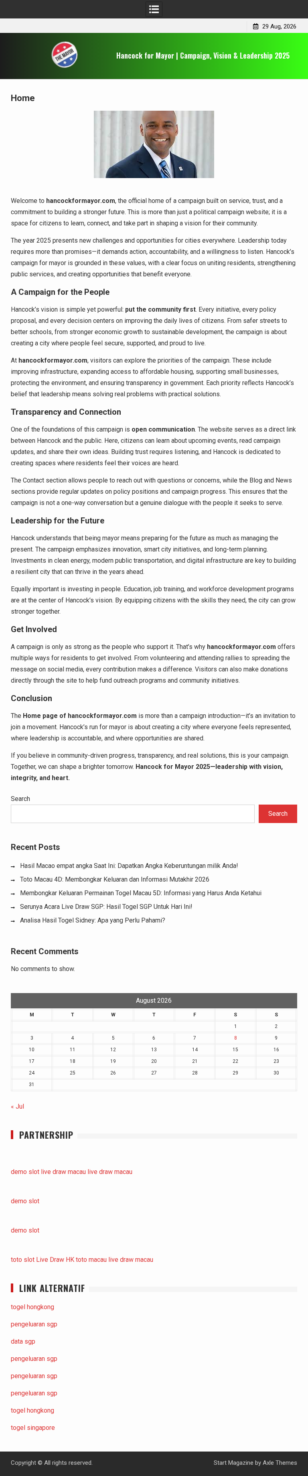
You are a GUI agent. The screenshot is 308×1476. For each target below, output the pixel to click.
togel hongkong (32, 1307)
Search (20, 799)
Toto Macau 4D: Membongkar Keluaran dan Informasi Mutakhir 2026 (114, 879)
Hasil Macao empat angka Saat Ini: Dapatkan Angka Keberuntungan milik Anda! (129, 866)
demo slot (25, 1172)
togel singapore (33, 1427)
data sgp (23, 1341)
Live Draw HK (55, 1259)
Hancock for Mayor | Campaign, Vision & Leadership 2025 (203, 55)
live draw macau (63, 1172)
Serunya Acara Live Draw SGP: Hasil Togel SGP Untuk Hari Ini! (106, 906)
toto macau (91, 1259)
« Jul (17, 1106)
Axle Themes (280, 1462)
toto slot (22, 1259)
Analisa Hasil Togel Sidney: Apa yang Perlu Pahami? (92, 920)
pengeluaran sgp (34, 1324)
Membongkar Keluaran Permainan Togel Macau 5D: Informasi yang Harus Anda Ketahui (140, 893)
